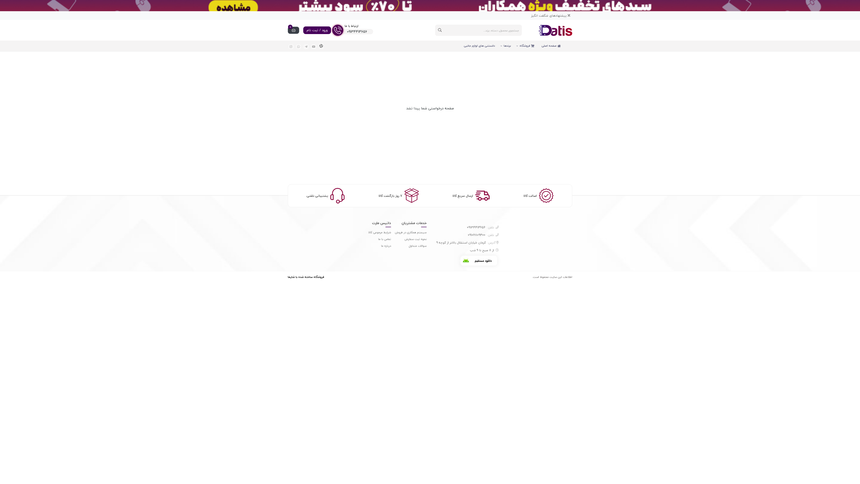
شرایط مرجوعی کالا (379, 232)
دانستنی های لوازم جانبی (479, 45)
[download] (478, 261)
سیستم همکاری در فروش (411, 232)
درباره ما (386, 245)
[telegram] (306, 46)
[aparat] (321, 46)
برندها (507, 45)
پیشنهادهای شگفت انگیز (549, 15)
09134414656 (480, 227)
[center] (440, 30)
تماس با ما (384, 239)
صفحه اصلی (549, 45)
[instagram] (291, 46)
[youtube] (314, 46)
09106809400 (481, 235)
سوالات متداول (418, 245)
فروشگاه (525, 45)
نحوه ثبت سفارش (415, 239)
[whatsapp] (299, 46)
